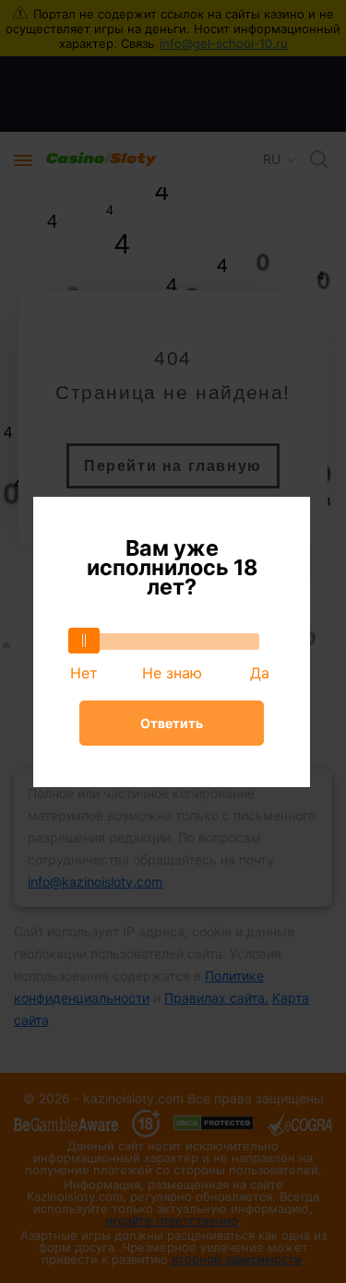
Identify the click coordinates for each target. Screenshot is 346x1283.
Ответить (171, 723)
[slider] (84, 640)
